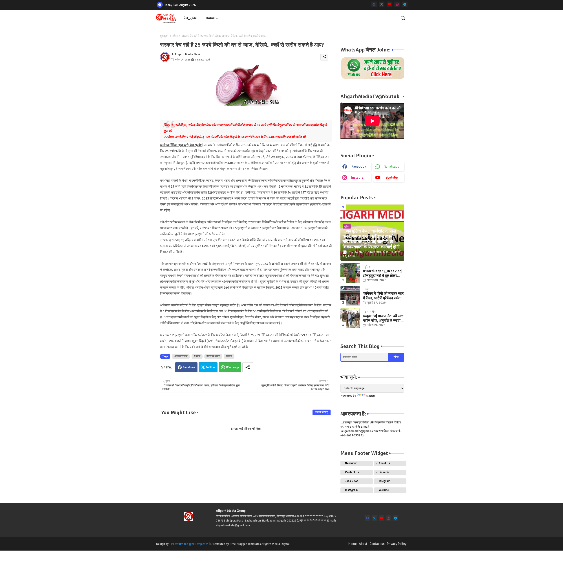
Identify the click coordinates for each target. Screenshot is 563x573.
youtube (392, 177)
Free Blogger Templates (245, 544)
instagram (358, 177)
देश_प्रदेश (190, 18)
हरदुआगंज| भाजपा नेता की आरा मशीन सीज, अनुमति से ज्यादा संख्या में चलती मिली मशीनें (383, 318)
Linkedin (384, 472)
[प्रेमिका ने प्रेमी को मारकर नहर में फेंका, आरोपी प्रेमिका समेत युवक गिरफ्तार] (350, 296)
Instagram (351, 490)
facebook (359, 166)
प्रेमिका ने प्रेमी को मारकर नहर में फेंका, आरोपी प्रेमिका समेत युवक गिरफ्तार (383, 295)
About (363, 544)
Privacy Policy (396, 544)
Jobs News (351, 481)
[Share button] (247, 367)
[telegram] (405, 4)
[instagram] (397, 4)
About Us (384, 463)
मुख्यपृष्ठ (164, 36)
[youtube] (389, 4)
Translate (370, 395)
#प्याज (197, 356)
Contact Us (352, 472)
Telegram (384, 481)
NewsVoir (351, 463)
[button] (403, 18)
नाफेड (175, 36)
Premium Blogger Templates (189, 544)
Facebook (189, 367)
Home (210, 18)
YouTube (384, 490)
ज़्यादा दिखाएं (321, 412)
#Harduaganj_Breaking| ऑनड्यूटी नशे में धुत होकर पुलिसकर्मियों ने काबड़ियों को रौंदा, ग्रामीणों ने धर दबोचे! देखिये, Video (382, 273)
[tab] (190, 18)
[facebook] (374, 4)
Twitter (210, 367)
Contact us (377, 544)
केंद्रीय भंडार (213, 356)
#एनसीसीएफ (181, 356)
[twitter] (381, 4)
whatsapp (391, 166)
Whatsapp (232, 367)
